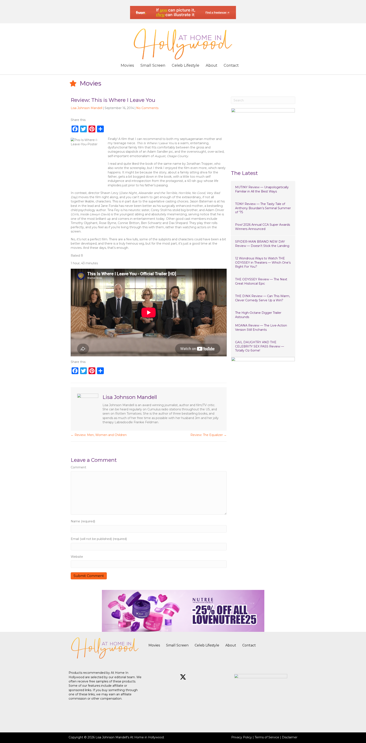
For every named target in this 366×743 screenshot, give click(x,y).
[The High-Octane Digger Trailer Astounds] (263, 315)
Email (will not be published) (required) (99, 539)
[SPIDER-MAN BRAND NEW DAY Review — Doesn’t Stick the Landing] (263, 243)
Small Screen (177, 645)
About (230, 645)
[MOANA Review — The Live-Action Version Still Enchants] (263, 327)
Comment (78, 467)
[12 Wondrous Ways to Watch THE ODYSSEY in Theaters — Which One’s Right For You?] (263, 262)
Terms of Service (267, 737)
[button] (168, 677)
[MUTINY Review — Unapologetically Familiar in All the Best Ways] (263, 189)
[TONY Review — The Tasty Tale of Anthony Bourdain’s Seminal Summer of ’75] (263, 208)
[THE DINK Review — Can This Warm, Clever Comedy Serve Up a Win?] (263, 298)
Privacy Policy (241, 737)
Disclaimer (289, 737)
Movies (154, 645)
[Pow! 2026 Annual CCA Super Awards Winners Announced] (263, 227)
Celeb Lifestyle (207, 645)
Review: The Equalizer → (208, 435)
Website (77, 557)
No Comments (147, 108)
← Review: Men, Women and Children (99, 435)
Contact (249, 645)
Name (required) (83, 521)
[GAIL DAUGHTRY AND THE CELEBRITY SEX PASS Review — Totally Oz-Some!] (263, 346)
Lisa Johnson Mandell (86, 108)
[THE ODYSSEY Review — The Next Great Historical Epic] (263, 281)
